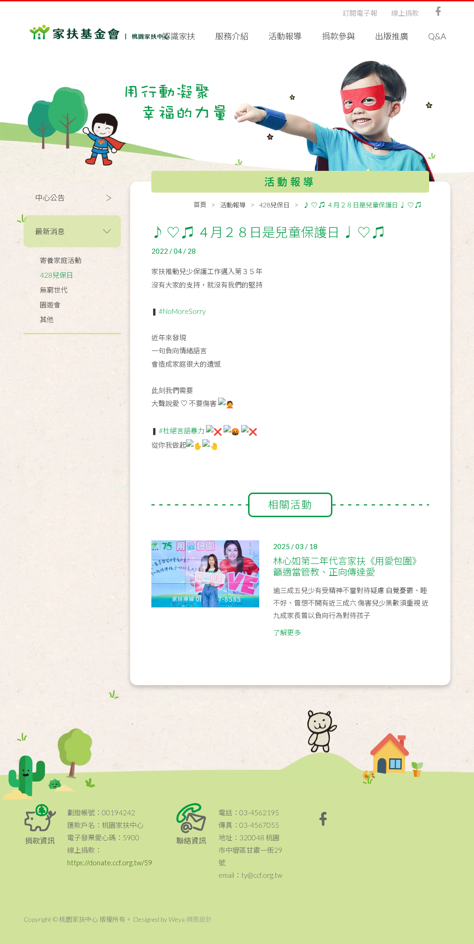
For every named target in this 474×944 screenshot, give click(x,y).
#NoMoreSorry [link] (182, 311)
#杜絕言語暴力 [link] (182, 430)
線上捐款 (405, 13)
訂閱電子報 (360, 13)
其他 (47, 319)
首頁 (199, 204)
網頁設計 (199, 919)
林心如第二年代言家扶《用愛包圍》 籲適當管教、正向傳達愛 (347, 566)
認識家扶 (178, 36)
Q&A (437, 36)
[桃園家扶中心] (99, 32)
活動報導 (285, 36)
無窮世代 (54, 290)
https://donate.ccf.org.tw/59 (109, 862)
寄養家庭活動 (60, 260)
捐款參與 (338, 36)
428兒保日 (56, 275)
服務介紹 (232, 36)
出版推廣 (391, 36)
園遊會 (50, 304)
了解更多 (287, 632)
